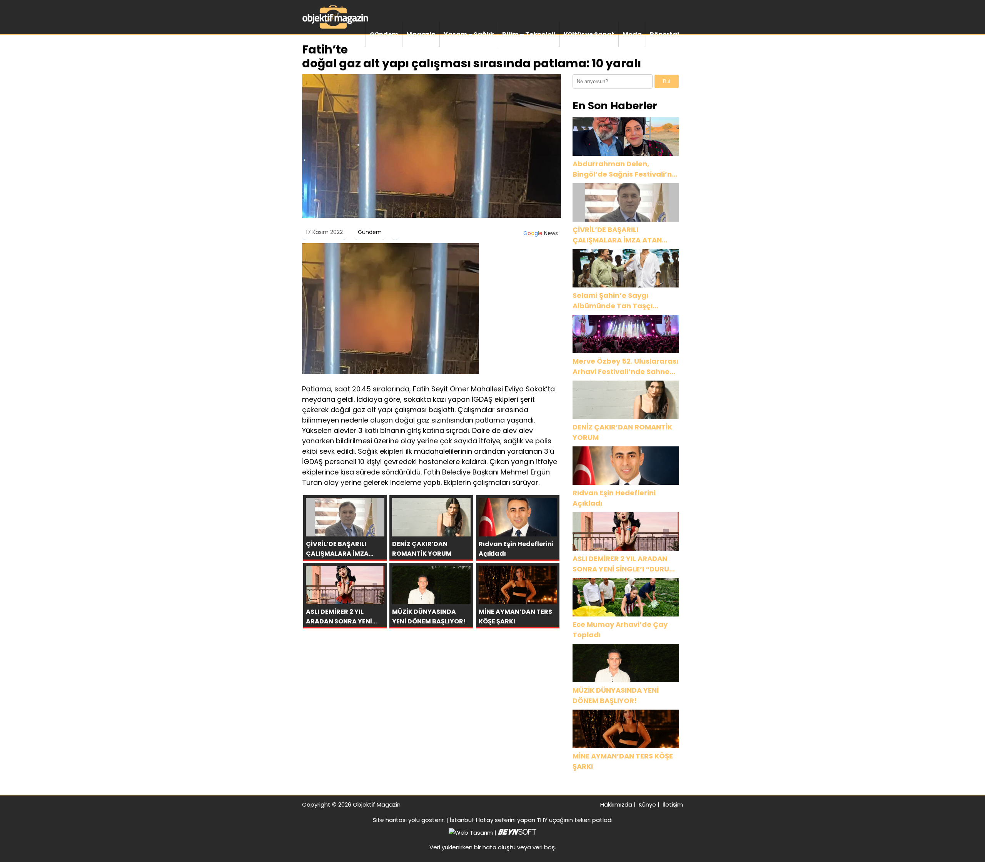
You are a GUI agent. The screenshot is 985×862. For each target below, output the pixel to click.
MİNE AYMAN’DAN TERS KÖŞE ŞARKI (623, 761)
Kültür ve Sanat (589, 34)
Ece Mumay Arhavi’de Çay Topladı (620, 630)
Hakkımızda (616, 804)
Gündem (384, 34)
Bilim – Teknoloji (529, 34)
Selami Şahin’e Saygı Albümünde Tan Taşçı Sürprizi (613, 301)
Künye (647, 804)
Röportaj (664, 34)
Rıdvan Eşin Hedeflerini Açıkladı (614, 498)
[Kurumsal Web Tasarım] (517, 833)
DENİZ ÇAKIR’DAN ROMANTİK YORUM (622, 432)
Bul (666, 81)
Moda (632, 34)
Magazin (421, 34)
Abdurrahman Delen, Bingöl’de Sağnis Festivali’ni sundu (623, 169)
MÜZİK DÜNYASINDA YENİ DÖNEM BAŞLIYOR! (616, 695)
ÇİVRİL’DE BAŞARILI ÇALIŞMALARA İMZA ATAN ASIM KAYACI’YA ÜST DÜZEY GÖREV (621, 235)
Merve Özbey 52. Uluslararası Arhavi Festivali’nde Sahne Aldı (625, 366)
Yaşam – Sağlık (469, 34)
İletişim (673, 804)
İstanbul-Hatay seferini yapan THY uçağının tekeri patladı (531, 820)
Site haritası (390, 820)
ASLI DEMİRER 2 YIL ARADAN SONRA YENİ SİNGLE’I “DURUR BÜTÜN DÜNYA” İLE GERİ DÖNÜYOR (623, 564)
